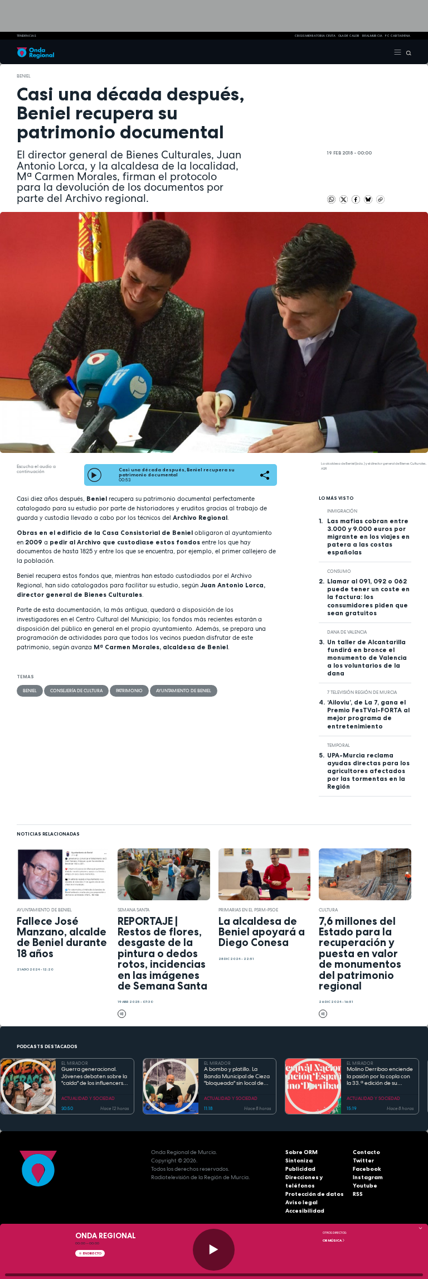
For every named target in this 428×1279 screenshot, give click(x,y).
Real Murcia (372, 35)
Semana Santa (133, 910)
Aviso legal (301, 1202)
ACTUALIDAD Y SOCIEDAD (88, 1098)
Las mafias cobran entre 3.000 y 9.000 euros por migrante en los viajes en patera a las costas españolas (368, 536)
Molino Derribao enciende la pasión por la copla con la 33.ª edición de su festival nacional (380, 1076)
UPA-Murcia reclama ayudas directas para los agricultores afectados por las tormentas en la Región (368, 770)
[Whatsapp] (331, 199)
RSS (358, 1194)
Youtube (365, 1185)
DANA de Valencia (347, 632)
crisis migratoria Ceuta (314, 35)
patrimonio (129, 690)
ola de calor (348, 35)
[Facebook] (356, 199)
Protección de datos (314, 1194)
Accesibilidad (304, 1210)
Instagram (368, 1177)
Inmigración (342, 511)
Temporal (338, 745)
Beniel (24, 76)
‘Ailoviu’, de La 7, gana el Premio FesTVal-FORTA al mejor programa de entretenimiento (368, 714)
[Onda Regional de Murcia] (35, 52)
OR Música (332, 1240)
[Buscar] (406, 52)
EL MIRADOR (74, 1063)
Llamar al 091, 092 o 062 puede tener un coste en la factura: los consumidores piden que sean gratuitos (368, 596)
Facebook (367, 1168)
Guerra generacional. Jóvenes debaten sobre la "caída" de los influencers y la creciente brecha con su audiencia (94, 1076)
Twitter (363, 1160)
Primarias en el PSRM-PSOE (248, 910)
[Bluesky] (368, 199)
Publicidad (300, 1168)
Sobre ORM (301, 1152)
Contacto (366, 1152)
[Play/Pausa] (214, 1250)
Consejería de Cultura (76, 690)
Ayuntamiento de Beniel (183, 690)
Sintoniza (299, 1160)
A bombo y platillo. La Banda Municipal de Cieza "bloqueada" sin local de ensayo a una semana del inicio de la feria (237, 1076)
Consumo (339, 571)
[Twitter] (344, 199)
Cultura (328, 910)
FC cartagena (397, 35)
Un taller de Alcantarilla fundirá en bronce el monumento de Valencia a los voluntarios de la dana (367, 657)
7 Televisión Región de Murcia (362, 692)
